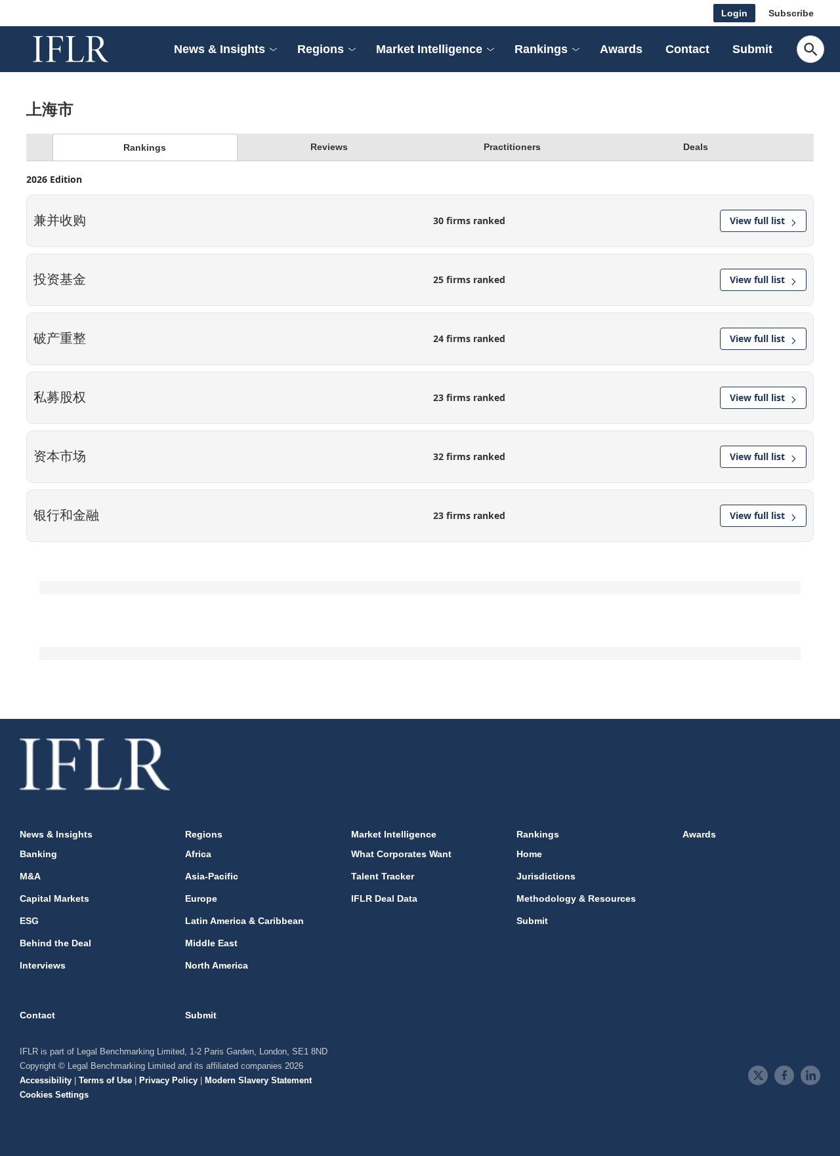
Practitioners (512, 147)
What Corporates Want (401, 853)
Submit (752, 49)
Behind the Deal (55, 943)
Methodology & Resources (576, 898)
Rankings (144, 147)
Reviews (329, 147)
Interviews (43, 965)
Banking (38, 853)
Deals (695, 147)
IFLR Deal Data (384, 898)
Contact (687, 49)
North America (216, 965)
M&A (30, 876)
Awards (621, 49)
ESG (29, 920)
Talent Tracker (382, 876)
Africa (198, 853)
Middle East (211, 943)
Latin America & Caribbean (244, 920)
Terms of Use (105, 1080)
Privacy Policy (168, 1080)
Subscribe (791, 13)
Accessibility (46, 1080)
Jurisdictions (546, 876)
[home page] (85, 49)
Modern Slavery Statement (258, 1080)
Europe (201, 898)
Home (529, 853)
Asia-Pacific (211, 876)
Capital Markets (54, 898)
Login (734, 13)
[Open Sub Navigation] (272, 49)
